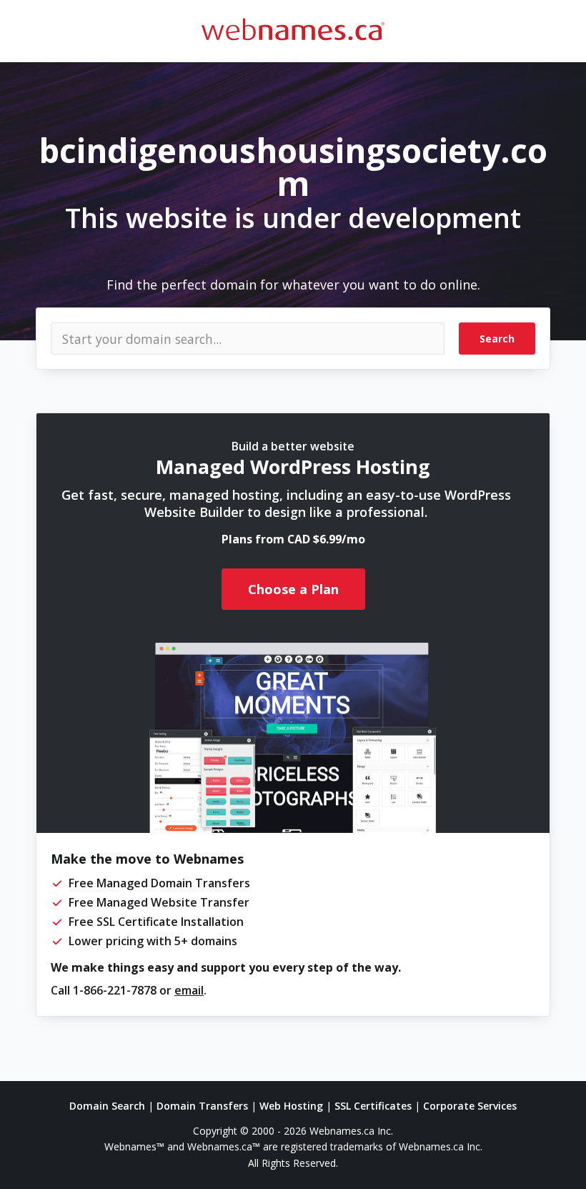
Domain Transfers (202, 1105)
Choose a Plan (293, 589)
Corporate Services (470, 1105)
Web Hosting (291, 1105)
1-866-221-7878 (115, 990)
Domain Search (107, 1105)
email (189, 990)
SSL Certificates (373, 1105)
